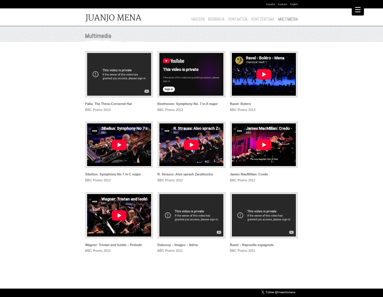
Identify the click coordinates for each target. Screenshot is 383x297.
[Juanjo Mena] (114, 18)
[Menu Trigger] (358, 9)
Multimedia (288, 19)
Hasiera (198, 19)
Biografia (216, 19)
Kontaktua (237, 19)
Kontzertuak (262, 19)
